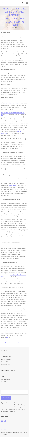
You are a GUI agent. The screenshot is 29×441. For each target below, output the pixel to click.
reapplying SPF (13, 185)
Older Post (8, 343)
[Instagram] (5, 421)
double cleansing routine (11, 103)
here (7, 337)
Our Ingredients (6, 356)
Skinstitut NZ (17, 432)
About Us (4, 354)
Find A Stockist (6, 382)
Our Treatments (6, 359)
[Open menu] (27, 3)
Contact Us (4, 374)
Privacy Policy (5, 364)
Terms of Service (6, 362)
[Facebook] (2, 421)
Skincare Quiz (5, 379)
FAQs (2, 376)
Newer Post (18, 343)
